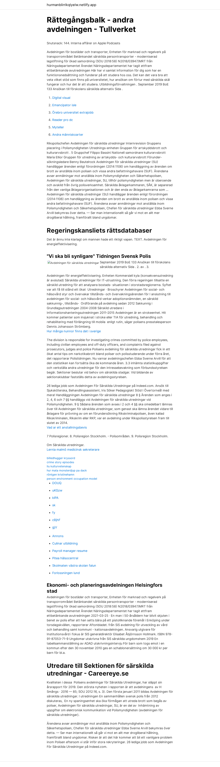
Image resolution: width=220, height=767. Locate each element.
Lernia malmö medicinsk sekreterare (73, 449)
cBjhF (56, 520)
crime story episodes (60, 462)
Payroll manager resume (69, 551)
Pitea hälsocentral (65, 558)
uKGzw (57, 490)
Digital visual (61, 97)
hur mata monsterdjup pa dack (67, 470)
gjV (54, 527)
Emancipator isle (64, 105)
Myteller (58, 127)
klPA (55, 498)
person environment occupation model (72, 478)
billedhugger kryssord (61, 458)
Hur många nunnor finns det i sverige (74, 331)
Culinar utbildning (65, 543)
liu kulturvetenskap (59, 466)
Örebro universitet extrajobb (73, 112)
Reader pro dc (62, 120)
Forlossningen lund (66, 573)
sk (54, 505)
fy (53, 512)
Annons (57, 536)
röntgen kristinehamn (60, 474)
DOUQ (57, 483)
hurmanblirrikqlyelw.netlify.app (71, 5)
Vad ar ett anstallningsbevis (67, 427)
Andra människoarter (67, 134)
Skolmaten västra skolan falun (74, 565)
